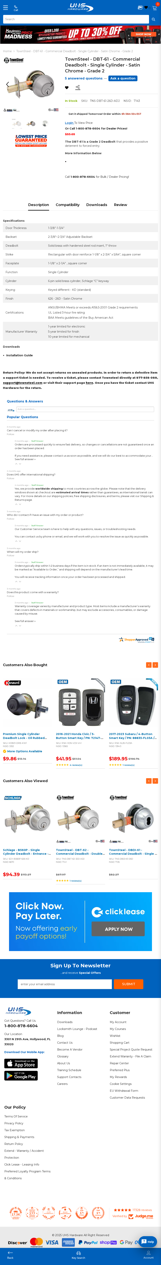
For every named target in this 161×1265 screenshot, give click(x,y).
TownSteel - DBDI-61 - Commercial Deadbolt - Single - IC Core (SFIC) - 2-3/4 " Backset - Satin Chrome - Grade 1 (133, 855)
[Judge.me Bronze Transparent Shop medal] (65, 1213)
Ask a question (122, 78)
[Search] (80, 19)
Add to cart (80, 707)
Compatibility (68, 205)
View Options (26, 707)
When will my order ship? (22, 551)
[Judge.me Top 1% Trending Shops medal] (98, 1213)
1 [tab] (81, 41)
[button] (16, 463)
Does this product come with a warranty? (33, 592)
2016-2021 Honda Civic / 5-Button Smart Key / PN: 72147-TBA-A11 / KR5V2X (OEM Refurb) (79, 737)
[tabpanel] (80, 34)
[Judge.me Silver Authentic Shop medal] (48, 1213)
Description (38, 205)
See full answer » (25, 459)
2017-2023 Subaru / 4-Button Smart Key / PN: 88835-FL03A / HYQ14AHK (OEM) (131, 737)
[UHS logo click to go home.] (80, 7)
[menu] (5, 7)
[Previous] (9, 84)
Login (69, 123)
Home (7, 51)
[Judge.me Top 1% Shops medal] (81, 1213)
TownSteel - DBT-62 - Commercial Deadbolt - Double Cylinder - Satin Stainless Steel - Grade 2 (80, 855)
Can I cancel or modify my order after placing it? (37, 430)
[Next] (53, 84)
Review (120, 205)
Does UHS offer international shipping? (31, 474)
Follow (10, 434)
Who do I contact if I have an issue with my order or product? (45, 514)
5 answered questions (83, 78)
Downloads (96, 205)
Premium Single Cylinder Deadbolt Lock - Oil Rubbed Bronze (24, 737)
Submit (128, 984)
